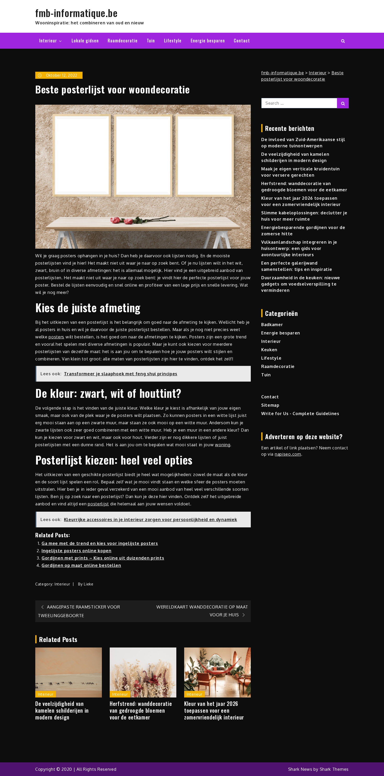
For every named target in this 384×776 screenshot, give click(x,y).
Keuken (269, 349)
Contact (242, 40)
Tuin (151, 40)
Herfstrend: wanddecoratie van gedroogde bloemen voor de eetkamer (141, 710)
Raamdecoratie (123, 40)
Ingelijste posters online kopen (77, 550)
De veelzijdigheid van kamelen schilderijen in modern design (62, 710)
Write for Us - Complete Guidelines (300, 413)
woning (222, 444)
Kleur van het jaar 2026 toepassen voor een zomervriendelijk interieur (214, 710)
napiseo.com (288, 454)
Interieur (48, 40)
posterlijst (98, 503)
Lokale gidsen (85, 40)
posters (56, 336)
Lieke (89, 584)
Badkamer (272, 324)
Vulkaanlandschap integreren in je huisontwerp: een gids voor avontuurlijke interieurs (299, 248)
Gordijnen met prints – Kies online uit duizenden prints (103, 558)
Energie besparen (208, 40)
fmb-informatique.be (76, 12)
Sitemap (270, 405)
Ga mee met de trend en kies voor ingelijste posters (100, 543)
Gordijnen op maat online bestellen (81, 565)
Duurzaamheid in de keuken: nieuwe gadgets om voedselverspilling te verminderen (300, 284)
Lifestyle (173, 40)
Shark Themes (334, 769)
